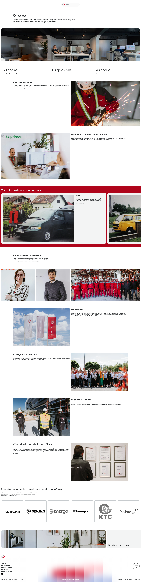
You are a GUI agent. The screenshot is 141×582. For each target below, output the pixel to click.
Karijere (8, 579)
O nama (3, 579)
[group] (53, 218)
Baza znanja (4, 570)
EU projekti (15, 579)
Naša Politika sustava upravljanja (20, 453)
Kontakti (22, 579)
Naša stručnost (5, 565)
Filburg (78, 579)
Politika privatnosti (134, 579)
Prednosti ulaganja (6, 571)
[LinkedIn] (2, 574)
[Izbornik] (77, 4)
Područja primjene (6, 567)
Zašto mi (3, 563)
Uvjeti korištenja (123, 579)
